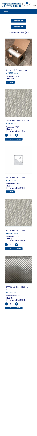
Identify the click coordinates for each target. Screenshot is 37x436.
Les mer (10, 82)
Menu (6, 12)
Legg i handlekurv (13, 139)
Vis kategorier (18, 21)
